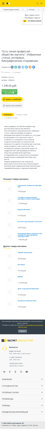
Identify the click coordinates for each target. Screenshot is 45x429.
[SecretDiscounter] (8, 3)
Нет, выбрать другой (34, 21)
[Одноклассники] (15, 371)
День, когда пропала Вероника (28, 289)
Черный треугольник (25, 252)
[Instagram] (21, 371)
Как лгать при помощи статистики (30, 221)
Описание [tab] (8, 114)
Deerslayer (21, 264)
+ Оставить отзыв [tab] (10, 118)
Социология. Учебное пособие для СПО (29, 186)
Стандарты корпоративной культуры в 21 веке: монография (29, 198)
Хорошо (22, 331)
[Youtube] (26, 371)
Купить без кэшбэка (13, 106)
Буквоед (11, 77)
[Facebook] (9, 371)
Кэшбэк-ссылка (21, 114)
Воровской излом (24, 209)
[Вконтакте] (4, 371)
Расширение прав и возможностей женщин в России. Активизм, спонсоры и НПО (30, 235)
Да (25, 21)
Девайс (20, 277)
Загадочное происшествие (27, 301)
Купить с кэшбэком (13, 99)
